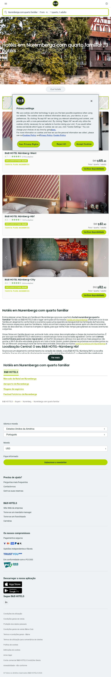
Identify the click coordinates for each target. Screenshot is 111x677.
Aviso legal (7, 655)
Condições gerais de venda (13, 619)
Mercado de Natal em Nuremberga (19, 379)
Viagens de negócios (13, 389)
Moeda (6, 443)
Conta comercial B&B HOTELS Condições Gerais (22, 660)
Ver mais (55, 357)
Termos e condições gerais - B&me (16, 634)
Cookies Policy (29, 135)
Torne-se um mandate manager (17, 512)
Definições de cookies (11, 650)
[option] (11, 372)
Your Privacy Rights (28, 144)
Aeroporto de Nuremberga (16, 384)
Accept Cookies (84, 143)
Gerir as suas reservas (13, 491)
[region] (55, 122)
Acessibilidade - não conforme (15, 665)
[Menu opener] (6, 3)
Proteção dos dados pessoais (15, 624)
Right (105, 131)
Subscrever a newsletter (55, 462)
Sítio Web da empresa (13, 508)
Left (5, 131)
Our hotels (55, 89)
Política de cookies (10, 645)
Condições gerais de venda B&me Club (18, 629)
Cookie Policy (59, 135)
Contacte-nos (9, 486)
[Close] (91, 101)
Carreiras (7, 521)
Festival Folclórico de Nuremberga (20, 394)
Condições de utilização (12, 614)
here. (53, 129)
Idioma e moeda (10, 424)
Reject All (61, 143)
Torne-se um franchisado (14, 516)
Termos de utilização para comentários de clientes (23, 640)
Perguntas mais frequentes (15, 482)
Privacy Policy (46, 135)
